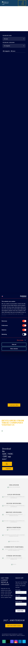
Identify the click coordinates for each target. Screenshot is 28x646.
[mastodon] (12, 641)
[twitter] (8, 641)
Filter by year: (7, 35)
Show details (20, 340)
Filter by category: (9, 42)
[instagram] (16, 641)
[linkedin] (20, 641)
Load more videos (14, 405)
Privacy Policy (5, 635)
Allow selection (14, 348)
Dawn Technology (13, 634)
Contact (20, 634)
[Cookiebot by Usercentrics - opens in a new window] (20, 296)
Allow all (14, 344)
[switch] (24, 325)
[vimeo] (24, 641)
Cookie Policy (13, 635)
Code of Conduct (21, 635)
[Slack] (4, 641)
